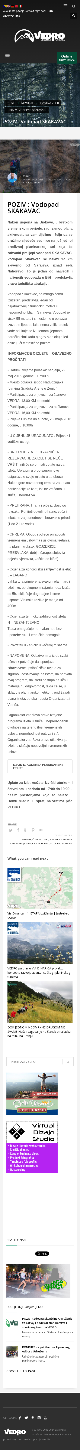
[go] (68, 1061)
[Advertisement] (32, 1204)
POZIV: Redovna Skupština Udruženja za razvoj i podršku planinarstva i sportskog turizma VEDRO (47, 1323)
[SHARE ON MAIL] (40, 830)
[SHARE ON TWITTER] (10, 830)
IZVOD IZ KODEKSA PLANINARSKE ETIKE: (38, 766)
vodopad (43, 843)
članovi (37, 839)
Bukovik (26, 839)
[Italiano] (20, 6)
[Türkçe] (17, 6)
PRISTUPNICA (67, 58)
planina (67, 839)
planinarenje (17, 843)
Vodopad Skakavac (61, 843)
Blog (37, 182)
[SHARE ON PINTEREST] (33, 830)
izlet (45, 839)
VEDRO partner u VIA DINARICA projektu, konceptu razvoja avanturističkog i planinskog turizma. (38, 972)
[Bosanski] (5, 6)
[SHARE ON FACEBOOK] (18, 830)
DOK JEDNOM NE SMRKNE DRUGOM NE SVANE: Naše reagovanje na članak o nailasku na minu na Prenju (39, 1031)
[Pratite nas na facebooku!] (20, 1418)
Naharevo (56, 839)
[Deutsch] (13, 6)
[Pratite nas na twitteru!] (26, 1418)
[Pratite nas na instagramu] (39, 1418)
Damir (26, 176)
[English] (9, 6)
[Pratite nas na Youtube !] (45, 1418)
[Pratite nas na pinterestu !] (32, 1418)
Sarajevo (31, 843)
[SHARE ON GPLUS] (25, 830)
